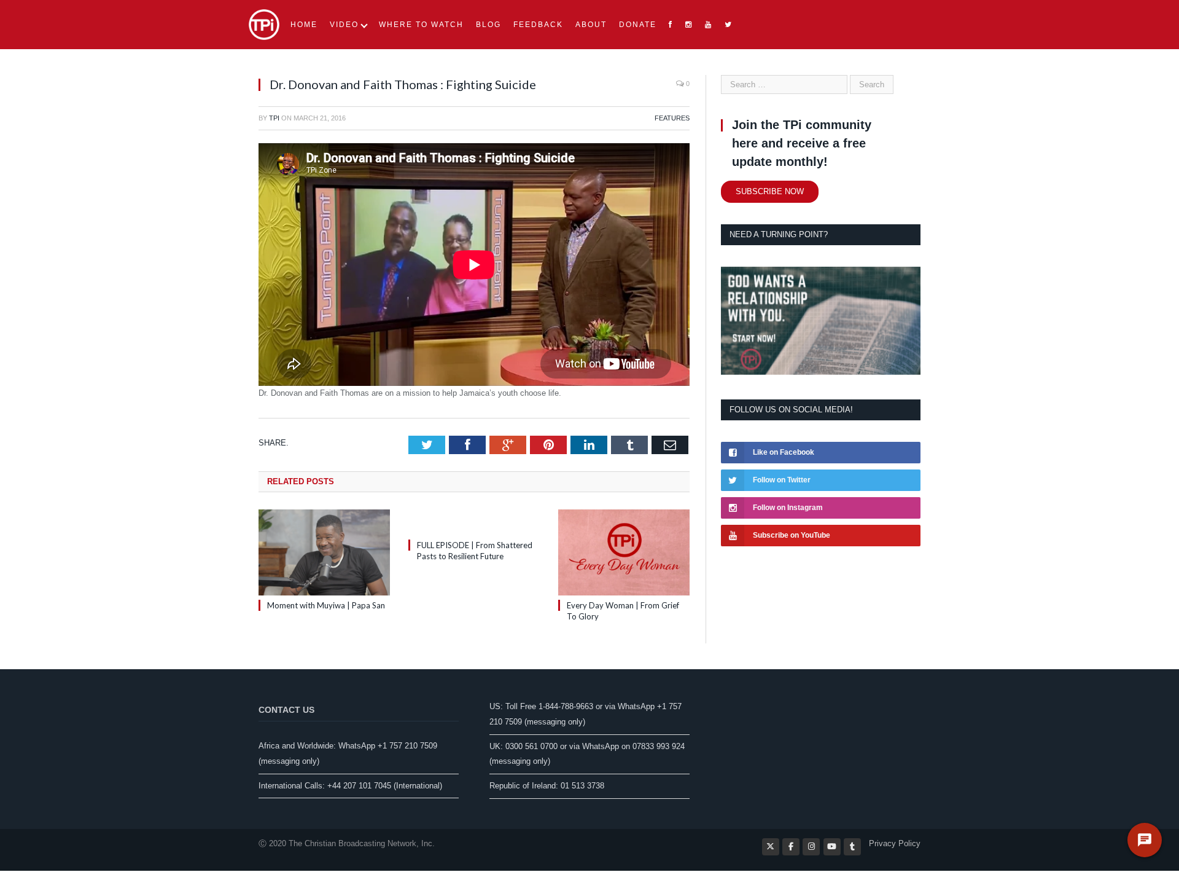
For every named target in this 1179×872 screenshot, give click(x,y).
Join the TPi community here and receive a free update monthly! (801, 143)
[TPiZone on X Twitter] (770, 846)
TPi (274, 118)
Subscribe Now (770, 191)
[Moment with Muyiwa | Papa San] (324, 552)
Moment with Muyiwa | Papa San (326, 605)
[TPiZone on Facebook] (791, 846)
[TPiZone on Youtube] (832, 846)
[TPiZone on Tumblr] (852, 846)
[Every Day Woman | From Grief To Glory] (624, 552)
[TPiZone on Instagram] (811, 846)
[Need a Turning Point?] (820, 372)
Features (672, 118)
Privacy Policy (894, 843)
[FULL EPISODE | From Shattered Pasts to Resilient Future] (474, 522)
